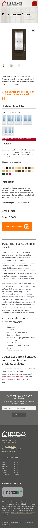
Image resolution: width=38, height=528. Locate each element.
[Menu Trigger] (34, 3)
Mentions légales (6, 524)
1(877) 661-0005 (15, 449)
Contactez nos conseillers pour (21, 513)
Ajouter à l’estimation (14, 226)
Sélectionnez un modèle (11, 112)
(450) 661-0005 (10, 447)
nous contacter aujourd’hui (14, 377)
